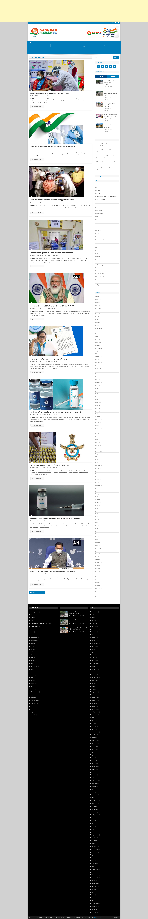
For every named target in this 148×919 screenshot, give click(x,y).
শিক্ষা (97, 279)
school (98, 193)
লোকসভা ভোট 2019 (47, 49)
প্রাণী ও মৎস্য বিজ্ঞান (37, 49)
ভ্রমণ (79, 46)
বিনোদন (74, 46)
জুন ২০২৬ (98, 302)
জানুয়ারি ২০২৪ (99, 385)
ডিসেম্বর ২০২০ (99, 491)
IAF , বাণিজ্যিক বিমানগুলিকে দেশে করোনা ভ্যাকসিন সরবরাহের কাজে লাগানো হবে (50, 465)
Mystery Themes (97, 917)
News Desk (43, 95)
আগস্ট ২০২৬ (98, 296)
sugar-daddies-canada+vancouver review (106, 196)
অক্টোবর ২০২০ (99, 496)
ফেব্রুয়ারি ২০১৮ (99, 588)
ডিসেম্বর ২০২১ (99, 456)
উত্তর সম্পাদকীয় (102, 46)
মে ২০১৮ (98, 579)
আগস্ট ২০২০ (98, 502)
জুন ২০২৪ (98, 371)
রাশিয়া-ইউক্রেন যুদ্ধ (100, 265)
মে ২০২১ (98, 476)
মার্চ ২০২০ (98, 516)
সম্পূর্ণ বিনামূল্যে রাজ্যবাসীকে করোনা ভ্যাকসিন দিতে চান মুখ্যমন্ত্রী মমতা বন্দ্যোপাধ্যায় (51, 359)
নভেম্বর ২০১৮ (99, 562)
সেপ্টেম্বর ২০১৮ (99, 568)
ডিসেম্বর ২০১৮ (99, 559)
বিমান (97, 253)
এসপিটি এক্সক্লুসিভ (33, 46)
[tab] (101, 76)
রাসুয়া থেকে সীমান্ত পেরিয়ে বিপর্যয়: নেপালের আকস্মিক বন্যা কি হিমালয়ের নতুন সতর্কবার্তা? (110, 105)
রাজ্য (48, 46)
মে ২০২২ (98, 442)
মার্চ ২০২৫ (98, 345)
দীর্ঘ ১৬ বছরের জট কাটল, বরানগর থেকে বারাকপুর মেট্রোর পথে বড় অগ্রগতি (110, 115)
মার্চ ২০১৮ (98, 585)
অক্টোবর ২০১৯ (98, 531)
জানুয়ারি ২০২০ (99, 522)
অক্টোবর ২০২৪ (99, 359)
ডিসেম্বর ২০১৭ (99, 594)
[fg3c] (102, 31)
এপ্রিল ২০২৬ (98, 308)
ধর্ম (30, 49)
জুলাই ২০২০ (98, 505)
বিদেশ (44, 46)
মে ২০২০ (98, 511)
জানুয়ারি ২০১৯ (98, 556)
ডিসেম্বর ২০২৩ (99, 388)
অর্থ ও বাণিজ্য (110, 46)
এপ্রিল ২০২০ (98, 514)
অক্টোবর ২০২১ (98, 462)
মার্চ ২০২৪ (98, 379)
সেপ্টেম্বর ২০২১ (99, 465)
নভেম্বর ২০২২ (99, 425)
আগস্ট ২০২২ (98, 433)
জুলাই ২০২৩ (98, 402)
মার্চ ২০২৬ (98, 311)
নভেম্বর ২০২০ (99, 494)
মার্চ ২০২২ (98, 448)
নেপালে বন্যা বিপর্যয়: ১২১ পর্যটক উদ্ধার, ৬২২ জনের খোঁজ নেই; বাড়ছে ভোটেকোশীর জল (110, 82)
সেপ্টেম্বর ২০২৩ (99, 396)
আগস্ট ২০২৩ (98, 399)
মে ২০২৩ (98, 408)
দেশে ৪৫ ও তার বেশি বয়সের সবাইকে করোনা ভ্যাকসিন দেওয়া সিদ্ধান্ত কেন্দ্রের (49, 93)
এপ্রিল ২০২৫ (98, 342)
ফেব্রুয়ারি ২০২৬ (99, 314)
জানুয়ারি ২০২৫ (99, 351)
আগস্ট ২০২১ (98, 468)
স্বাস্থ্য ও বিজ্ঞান (68, 46)
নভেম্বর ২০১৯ (99, 528)
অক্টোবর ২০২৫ (99, 325)
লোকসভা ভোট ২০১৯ (100, 270)
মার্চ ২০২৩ (98, 413)
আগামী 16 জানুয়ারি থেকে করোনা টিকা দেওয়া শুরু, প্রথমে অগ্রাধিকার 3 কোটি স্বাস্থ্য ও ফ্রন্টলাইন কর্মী (55, 412)
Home (112, 917)
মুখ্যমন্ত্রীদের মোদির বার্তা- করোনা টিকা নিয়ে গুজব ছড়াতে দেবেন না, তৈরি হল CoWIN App (53, 306)
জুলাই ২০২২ (98, 436)
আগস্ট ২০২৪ (98, 365)
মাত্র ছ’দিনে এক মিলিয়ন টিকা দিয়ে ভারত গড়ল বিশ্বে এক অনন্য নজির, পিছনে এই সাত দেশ (52, 146)
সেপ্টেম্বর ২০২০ (99, 499)
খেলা (62, 46)
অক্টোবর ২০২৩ (99, 394)
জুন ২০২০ (98, 508)
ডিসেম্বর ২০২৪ (99, 353)
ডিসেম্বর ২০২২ (99, 422)
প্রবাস (116, 46)
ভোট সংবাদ (98, 256)
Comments (113, 76)
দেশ (40, 46)
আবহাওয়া (89, 46)
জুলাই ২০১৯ (98, 539)
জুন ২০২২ (98, 439)
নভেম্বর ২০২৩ (99, 391)
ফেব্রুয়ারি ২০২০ (99, 519)
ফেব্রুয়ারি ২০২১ (99, 485)
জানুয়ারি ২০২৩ (99, 419)
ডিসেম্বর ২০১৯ (99, 525)
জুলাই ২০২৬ (98, 299)
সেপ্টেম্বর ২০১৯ (99, 534)
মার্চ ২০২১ (98, 482)
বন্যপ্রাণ (84, 46)
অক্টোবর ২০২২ (99, 428)
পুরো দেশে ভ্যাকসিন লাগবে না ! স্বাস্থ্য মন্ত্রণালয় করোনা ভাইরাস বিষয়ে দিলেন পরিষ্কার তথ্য (52, 571)
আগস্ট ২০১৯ (98, 536)
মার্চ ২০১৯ (98, 551)
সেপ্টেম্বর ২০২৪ (99, 362)
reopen (98, 190)
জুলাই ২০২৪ (98, 368)
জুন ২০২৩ (98, 405)
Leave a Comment (53, 95)
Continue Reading (38, 106)
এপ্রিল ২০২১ (98, 479)
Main (97, 187)
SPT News (106, 88)
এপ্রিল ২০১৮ (98, 582)
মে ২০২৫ (98, 339)
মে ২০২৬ (98, 305)
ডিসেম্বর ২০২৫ (99, 319)
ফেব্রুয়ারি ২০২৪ (99, 382)
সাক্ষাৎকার (98, 282)
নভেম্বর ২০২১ (99, 459)
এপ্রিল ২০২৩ (98, 411)
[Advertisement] (46, 11)
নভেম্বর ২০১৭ (99, 596)
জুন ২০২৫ (98, 336)
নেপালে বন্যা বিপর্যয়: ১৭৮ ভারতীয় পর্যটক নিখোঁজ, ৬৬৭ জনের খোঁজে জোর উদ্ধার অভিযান (110, 93)
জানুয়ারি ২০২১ (98, 488)
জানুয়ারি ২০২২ (99, 454)
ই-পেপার (95, 46)
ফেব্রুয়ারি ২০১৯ (99, 554)
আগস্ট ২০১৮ (98, 571)
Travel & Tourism (57, 49)
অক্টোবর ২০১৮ (98, 565)
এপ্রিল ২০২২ (98, 445)
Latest (101, 76)
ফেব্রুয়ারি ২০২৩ (99, 416)
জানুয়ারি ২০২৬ (99, 316)
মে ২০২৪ (98, 374)
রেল (58, 46)
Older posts (33, 592)
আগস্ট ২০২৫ (98, 331)
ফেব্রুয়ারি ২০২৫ (99, 348)
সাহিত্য (97, 285)
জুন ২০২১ (98, 474)
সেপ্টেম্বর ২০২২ (99, 431)
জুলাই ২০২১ (98, 471)
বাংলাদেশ (53, 46)
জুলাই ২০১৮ (98, 574)
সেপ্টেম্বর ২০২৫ (99, 328)
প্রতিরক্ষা (98, 233)
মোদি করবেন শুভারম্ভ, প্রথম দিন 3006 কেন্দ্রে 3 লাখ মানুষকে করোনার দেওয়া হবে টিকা (51, 253)
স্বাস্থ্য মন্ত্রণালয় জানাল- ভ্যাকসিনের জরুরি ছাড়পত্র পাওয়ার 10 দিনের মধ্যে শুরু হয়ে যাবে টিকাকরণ (55, 518)
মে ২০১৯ (98, 545)
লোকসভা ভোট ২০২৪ (100, 276)
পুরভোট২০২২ (98, 230)
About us (117, 917)
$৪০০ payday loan (100, 185)
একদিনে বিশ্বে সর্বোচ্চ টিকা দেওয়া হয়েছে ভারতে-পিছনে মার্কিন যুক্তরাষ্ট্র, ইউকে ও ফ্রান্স (52, 200)
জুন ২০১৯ (98, 542)
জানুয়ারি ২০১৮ (98, 591)
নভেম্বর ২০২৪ (99, 356)
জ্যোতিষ (97, 222)
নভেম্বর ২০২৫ (99, 322)
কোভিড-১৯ (98, 216)
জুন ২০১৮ (98, 576)
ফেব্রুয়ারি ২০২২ (99, 451)
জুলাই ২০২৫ (98, 333)
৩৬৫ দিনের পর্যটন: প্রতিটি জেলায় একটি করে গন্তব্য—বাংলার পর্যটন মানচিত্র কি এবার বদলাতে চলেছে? (110, 125)
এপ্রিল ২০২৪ (98, 376)
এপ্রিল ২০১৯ (98, 548)
